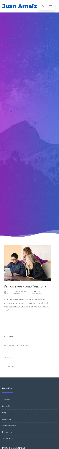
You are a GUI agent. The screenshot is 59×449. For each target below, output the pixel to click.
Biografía (6, 406)
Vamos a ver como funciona (25, 286)
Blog (4, 413)
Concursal (6, 419)
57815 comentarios (37, 292)
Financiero (7, 432)
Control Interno (20, 292)
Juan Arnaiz (19, 6)
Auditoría (6, 400)
